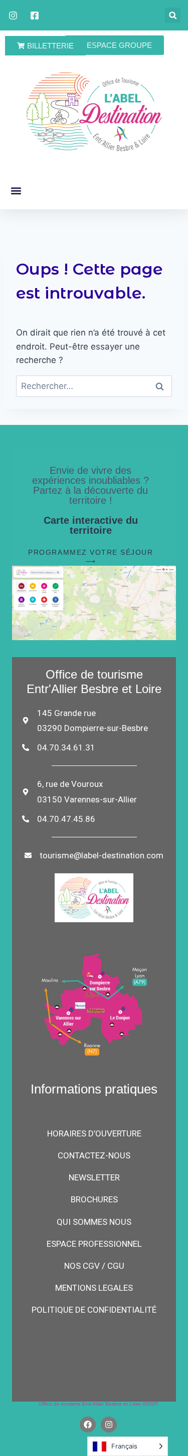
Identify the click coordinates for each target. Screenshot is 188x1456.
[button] (172, 15)
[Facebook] (88, 1425)
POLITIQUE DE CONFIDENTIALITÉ (94, 1310)
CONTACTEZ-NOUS (94, 1155)
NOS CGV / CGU (94, 1266)
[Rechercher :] (94, 386)
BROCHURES (94, 1199)
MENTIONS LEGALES (94, 1288)
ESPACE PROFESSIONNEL (94, 1244)
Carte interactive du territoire (91, 525)
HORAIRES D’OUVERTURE (94, 1133)
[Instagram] (109, 1425)
